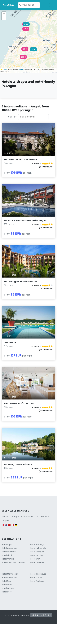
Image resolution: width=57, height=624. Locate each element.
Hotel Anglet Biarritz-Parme (20, 281)
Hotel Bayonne (9, 551)
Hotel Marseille (37, 562)
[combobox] (33, 117)
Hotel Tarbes (36, 577)
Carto (21, 69)
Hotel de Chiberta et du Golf (20, 159)
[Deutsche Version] (16, 526)
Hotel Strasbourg (38, 574)
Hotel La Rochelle (38, 548)
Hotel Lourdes (36, 555)
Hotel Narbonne (9, 577)
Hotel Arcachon (9, 548)
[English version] (6, 526)
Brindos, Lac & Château (18, 464)
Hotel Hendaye (37, 544)
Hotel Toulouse (37, 581)
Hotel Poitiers (8, 588)
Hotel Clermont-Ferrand (13, 562)
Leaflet (5, 69)
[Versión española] (9, 526)
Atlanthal (10, 342)
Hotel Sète (7, 591)
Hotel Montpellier (10, 574)
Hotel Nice (6, 581)
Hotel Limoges (37, 551)
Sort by (12, 117)
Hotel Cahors (8, 558)
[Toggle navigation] (52, 5)
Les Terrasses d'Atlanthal (19, 403)
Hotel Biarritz (8, 555)
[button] (25, 29)
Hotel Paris (7, 584)
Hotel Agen (7, 544)
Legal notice (41, 615)
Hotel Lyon (35, 558)
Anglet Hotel (8, 5)
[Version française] (3, 526)
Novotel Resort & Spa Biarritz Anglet (25, 220)
